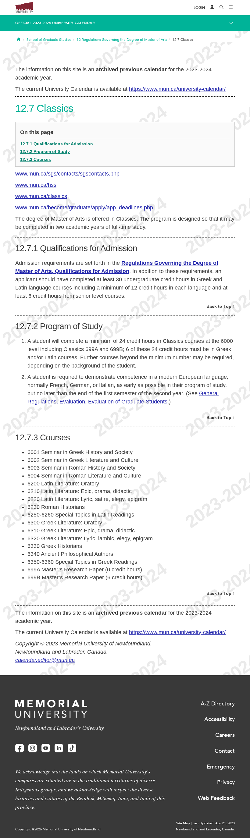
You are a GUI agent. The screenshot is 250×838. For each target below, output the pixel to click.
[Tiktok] (72, 748)
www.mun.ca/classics (41, 196)
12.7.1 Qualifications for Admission (56, 143)
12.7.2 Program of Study (45, 151)
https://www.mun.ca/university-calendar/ (177, 89)
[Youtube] (45, 748)
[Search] (222, 8)
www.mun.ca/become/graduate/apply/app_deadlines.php (84, 207)
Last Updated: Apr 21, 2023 (213, 823)
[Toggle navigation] (231, 7)
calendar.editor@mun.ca (45, 660)
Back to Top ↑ (220, 306)
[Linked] (59, 748)
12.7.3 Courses (35, 159)
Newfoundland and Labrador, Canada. (205, 829)
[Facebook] (19, 748)
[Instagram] (32, 748)
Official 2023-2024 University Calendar (55, 23)
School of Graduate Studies (49, 39)
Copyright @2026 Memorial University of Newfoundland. (58, 829)
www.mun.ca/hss (35, 185)
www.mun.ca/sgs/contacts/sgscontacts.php (67, 174)
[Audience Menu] (212, 8)
